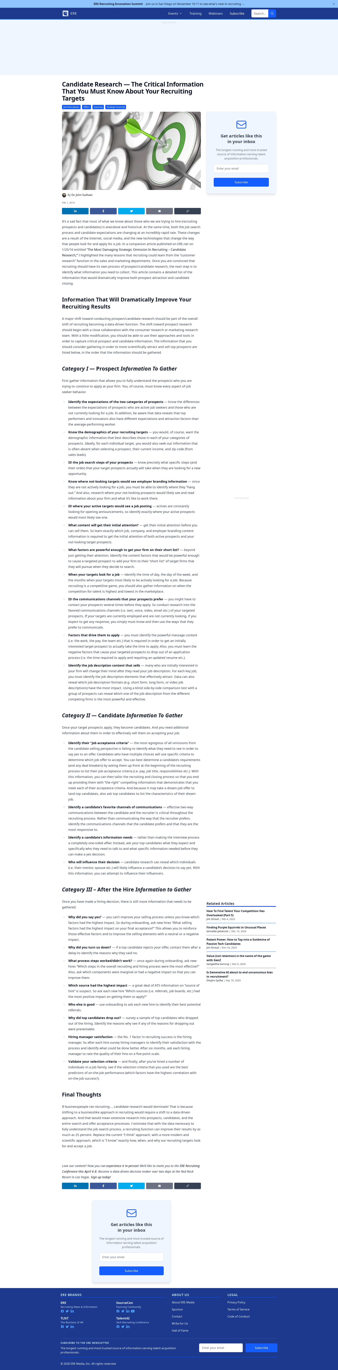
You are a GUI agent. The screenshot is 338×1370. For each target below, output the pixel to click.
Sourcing (98, 107)
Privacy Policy (236, 1302)
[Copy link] (187, 211)
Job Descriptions (71, 107)
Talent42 (123, 1318)
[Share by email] (159, 211)
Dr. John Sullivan (82, 195)
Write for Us (180, 1323)
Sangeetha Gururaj (217, 964)
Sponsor (177, 1309)
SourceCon (124, 1303)
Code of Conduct (238, 1316)
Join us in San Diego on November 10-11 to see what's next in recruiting (169, 4)
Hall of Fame (180, 1330)
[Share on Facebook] (103, 211)
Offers (86, 107)
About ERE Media (183, 1302)
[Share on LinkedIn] (75, 211)
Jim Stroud (212, 919)
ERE (63, 1303)
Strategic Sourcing (116, 107)
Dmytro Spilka (214, 980)
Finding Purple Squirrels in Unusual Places (236, 927)
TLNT (64, 1318)
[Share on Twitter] (131, 211)
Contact (177, 1316)
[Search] (272, 13)
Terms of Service (238, 1309)
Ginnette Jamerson (217, 931)
